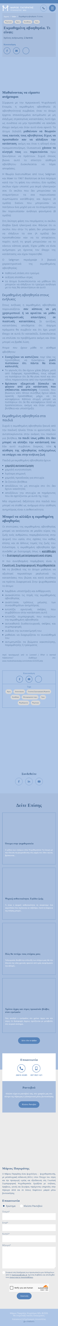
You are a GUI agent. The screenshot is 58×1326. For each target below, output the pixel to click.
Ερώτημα (10, 1205)
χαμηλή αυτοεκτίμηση (19, 465)
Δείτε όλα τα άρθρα (29, 1041)
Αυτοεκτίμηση (19, 691)
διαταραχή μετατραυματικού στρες (29, 555)
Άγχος (18, 22)
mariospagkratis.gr (19, 1275)
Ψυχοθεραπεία (23, 703)
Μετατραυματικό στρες (30, 697)
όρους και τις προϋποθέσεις (21, 1277)
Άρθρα (14, 16)
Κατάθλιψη (27, 22)
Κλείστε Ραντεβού (29, 1104)
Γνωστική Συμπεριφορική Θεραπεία (39, 691)
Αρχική (6, 16)
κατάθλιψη (49, 551)
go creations (29, 1321)
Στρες (36, 22)
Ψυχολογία (8, 22)
